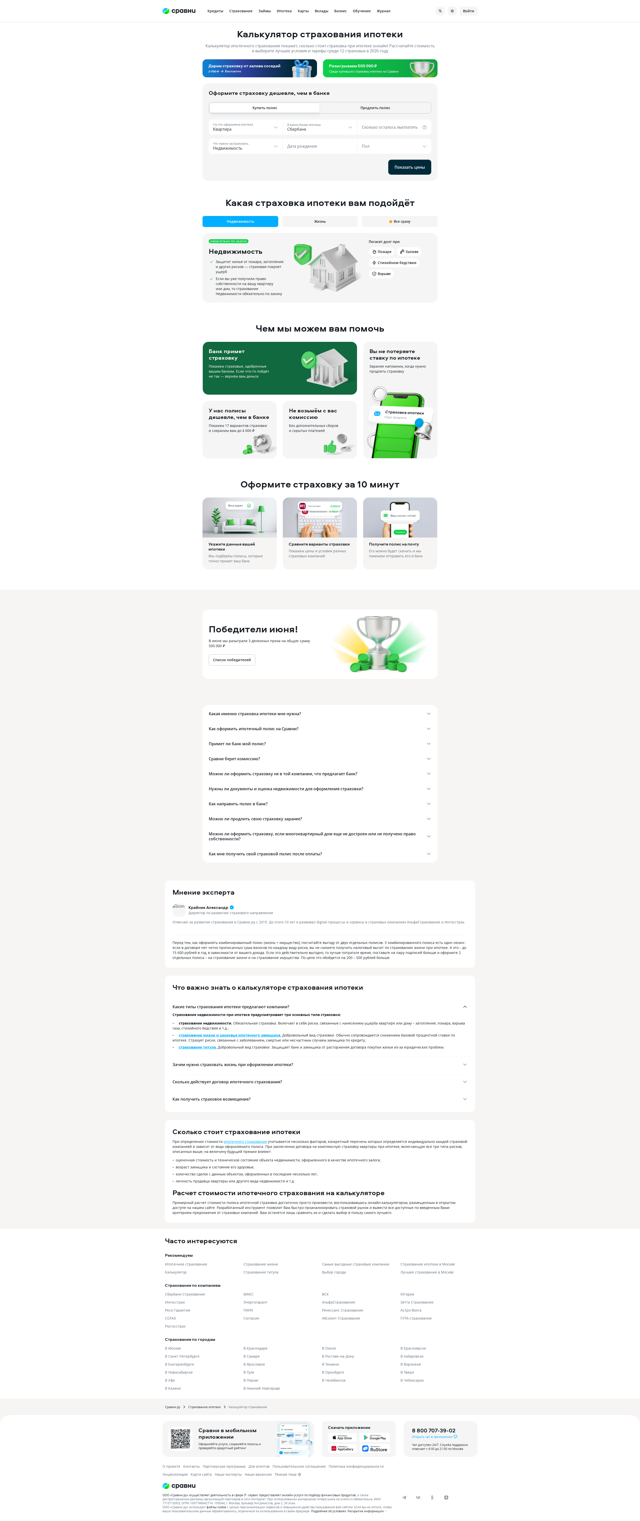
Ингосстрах (175, 1302)
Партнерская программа (224, 1466)
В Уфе (170, 1380)
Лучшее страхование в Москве (427, 1272)
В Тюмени (330, 1364)
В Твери (407, 1372)
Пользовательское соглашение (299, 1466)
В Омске (329, 1348)
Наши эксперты (228, 1474)
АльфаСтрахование (338, 1302)
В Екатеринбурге (179, 1364)
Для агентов (259, 1466)
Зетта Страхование (417, 1302)
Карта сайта (201, 1474)
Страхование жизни (261, 1264)
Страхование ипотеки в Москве (427, 1264)
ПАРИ (248, 1310)
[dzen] (446, 1497)
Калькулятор (176, 1272)
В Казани (173, 1388)
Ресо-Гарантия (177, 1310)
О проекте (171, 1466)
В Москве (173, 1348)
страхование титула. (198, 1047)
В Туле (249, 1372)
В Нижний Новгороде (262, 1388)
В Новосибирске (179, 1372)
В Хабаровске (412, 1356)
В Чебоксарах (412, 1380)
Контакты (191, 1466)
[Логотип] (278, 1486)
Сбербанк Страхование (185, 1294)
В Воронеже (410, 1364)
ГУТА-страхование (416, 1318)
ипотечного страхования (245, 1141)
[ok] (432, 1497)
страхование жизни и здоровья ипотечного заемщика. (230, 1035)
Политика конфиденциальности (356, 1466)
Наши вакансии (258, 1474)
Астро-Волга (411, 1310)
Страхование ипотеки (204, 1407)
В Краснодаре (256, 1348)
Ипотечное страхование (186, 1264)
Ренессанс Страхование (342, 1310)
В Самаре (252, 1356)
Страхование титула (261, 1272)
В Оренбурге (333, 1372)
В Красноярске (413, 1348)
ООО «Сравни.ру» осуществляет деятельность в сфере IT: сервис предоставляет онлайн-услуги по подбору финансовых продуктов (259, 1495)
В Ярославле (254, 1364)
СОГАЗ (170, 1318)
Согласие (251, 1318)
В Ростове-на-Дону (338, 1356)
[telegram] (404, 1497)
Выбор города (334, 1272)
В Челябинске (334, 1380)
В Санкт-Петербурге (182, 1356)
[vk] (418, 1497)
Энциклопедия (175, 1474)
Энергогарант (256, 1302)
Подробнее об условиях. (329, 1511)
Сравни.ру (172, 1407)
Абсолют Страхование (341, 1318)
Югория (407, 1294)
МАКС (249, 1294)
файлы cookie (216, 1507)
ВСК (325, 1294)
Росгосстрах (175, 1326)
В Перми (251, 1380)
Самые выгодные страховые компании (355, 1264)
